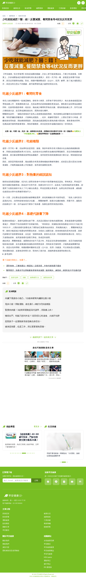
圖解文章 (6, 527)
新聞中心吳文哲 (8, 23)
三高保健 (62, 8)
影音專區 (73, 8)
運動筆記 (47, 560)
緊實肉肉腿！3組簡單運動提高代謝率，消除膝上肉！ (29, 310)
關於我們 (6, 540)
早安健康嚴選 (49, 547)
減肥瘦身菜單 (47, 277)
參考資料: (9, 254)
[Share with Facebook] (77, 23)
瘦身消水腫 (22, 16)
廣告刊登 (6, 547)
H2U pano (48, 557)
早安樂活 (6, 530)
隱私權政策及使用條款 (11, 550)
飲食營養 (28, 8)
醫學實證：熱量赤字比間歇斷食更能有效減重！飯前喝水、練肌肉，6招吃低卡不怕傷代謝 (43, 270)
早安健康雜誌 (49, 550)
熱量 (24, 277)
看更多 (36, 426)
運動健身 (50, 8)
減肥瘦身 (39, 8)
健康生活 (16, 8)
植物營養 (47, 527)
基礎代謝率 (14, 277)
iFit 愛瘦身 (48, 567)
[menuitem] (5, 8)
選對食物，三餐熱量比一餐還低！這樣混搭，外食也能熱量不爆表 (33, 266)
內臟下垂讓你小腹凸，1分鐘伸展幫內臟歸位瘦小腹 (28, 298)
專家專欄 (47, 523)
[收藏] (62, 23)
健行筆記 (47, 564)
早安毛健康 (48, 554)
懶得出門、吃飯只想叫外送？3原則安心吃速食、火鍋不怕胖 (32, 316)
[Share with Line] (73, 23)
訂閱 (36, 480)
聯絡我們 (6, 544)
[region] (43, 132)
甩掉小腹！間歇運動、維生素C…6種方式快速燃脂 (27, 304)
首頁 (4, 16)
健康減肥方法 (34, 277)
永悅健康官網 (49, 540)
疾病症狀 (5, 8)
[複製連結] (81, 23)
